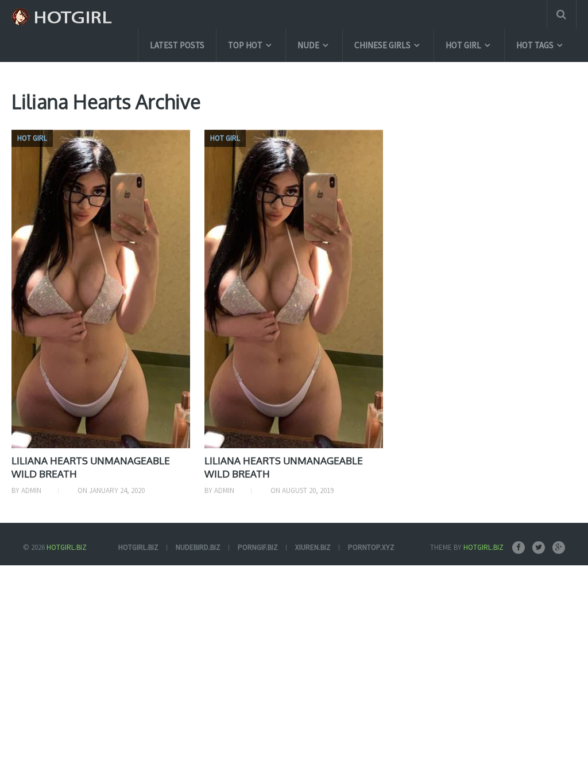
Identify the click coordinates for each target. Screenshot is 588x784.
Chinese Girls (382, 45)
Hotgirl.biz (67, 547)
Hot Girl (463, 45)
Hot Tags (535, 45)
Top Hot (245, 45)
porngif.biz (258, 547)
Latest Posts (177, 45)
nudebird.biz (198, 547)
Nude (308, 45)
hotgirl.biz (138, 547)
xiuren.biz (313, 547)
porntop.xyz (371, 547)
